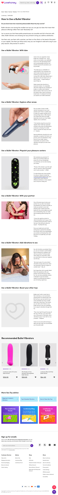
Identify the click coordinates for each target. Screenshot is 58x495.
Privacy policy (45, 467)
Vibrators (15, 11)
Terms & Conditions (47, 465)
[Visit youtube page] (54, 445)
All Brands (31, 460)
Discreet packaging (5, 462)
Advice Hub (17, 458)
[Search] (37, 2)
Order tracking (4, 467)
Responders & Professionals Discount (34, 470)
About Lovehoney (46, 458)
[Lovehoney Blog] (29, 415)
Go (31, 445)
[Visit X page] (44, 445)
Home (2, 11)
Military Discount (32, 465)
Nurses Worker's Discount (34, 467)
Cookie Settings (46, 469)
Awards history (46, 460)
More (44, 455)
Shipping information (5, 460)
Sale (30, 458)
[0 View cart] (51, 3)
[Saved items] (17, 377)
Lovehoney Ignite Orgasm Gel (41, 176)
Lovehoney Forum (19, 462)
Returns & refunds (5, 465)
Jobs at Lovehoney (46, 462)
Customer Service (6, 455)
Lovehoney (29, 7)
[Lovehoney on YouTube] (48, 415)
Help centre (3, 458)
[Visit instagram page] (49, 445)
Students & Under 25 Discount (35, 462)
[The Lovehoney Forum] (10, 415)
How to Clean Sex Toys (46, 399)
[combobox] (29, 2)
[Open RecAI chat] (54, 487)
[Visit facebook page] (39, 445)
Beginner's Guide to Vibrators (7, 399)
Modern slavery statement (48, 474)
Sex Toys (10, 11)
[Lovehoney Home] (8, 2)
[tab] (8, 467)
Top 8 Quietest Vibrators (28, 399)
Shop (30, 455)
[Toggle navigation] (54, 2)
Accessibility (45, 476)
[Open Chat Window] (54, 492)
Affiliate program (46, 472)
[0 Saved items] (48, 3)
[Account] (45, 2)
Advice (6, 11)
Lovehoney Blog (18, 460)
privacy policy (12, 449)
